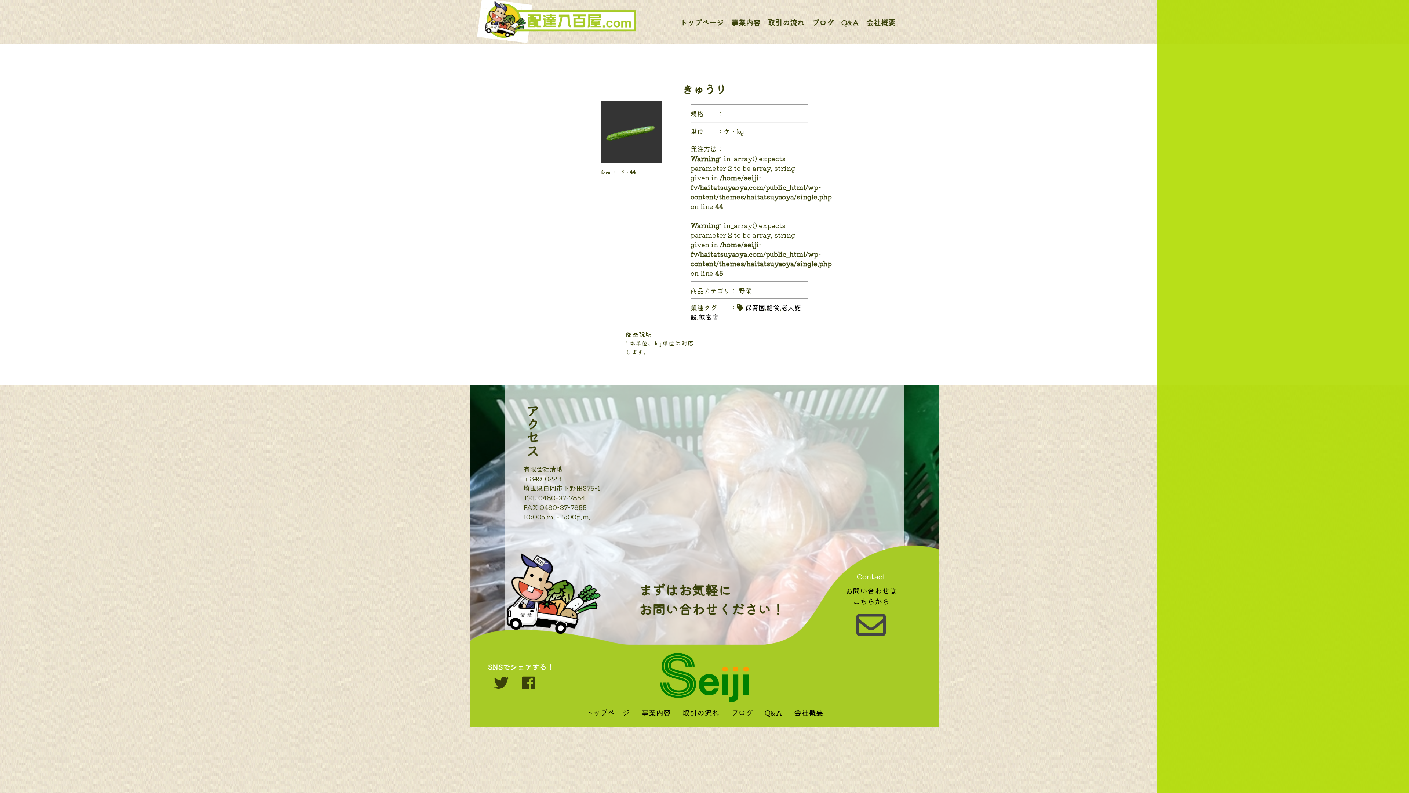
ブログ (823, 22)
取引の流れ (786, 22)
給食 (773, 307)
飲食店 (708, 317)
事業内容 (746, 22)
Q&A (850, 22)
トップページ (702, 22)
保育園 (755, 307)
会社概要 (881, 22)
